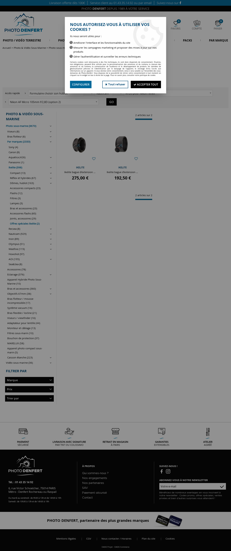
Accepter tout (147, 84)
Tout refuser (116, 84)
